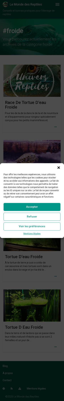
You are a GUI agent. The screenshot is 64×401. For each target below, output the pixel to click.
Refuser (32, 216)
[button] (58, 167)
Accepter (32, 206)
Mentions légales (32, 233)
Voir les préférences (32, 226)
